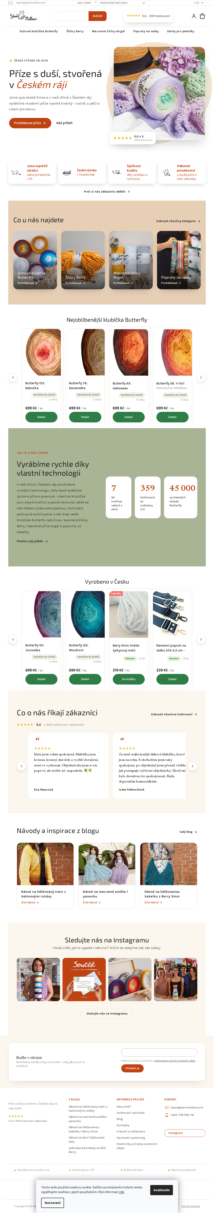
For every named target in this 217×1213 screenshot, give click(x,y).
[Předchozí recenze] (21, 766)
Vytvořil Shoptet (190, 1206)
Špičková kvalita (133, 1169)
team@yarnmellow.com (187, 1107)
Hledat (98, 16)
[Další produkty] (201, 377)
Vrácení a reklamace (131, 1131)
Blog (120, 1119)
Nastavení (52, 1202)
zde (121, 1192)
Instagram (175, 1133)
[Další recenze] (192, 766)
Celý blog (185, 832)
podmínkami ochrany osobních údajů (174, 1060)
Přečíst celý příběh (30, 541)
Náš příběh (64, 123)
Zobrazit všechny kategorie (176, 221)
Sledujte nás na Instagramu (107, 1013)
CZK (197, 2)
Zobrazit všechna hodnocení (171, 714)
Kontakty (123, 1125)
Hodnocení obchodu (114, 2)
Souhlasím (161, 1190)
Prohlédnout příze (27, 123)
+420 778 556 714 (182, 1115)
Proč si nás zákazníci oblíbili (104, 191)
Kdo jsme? (84, 2)
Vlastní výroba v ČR (83, 1169)
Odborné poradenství (183, 1169)
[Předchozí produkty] (13, 377)
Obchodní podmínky (131, 1138)
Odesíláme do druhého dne (33, 1169)
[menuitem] (38, 31)
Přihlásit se (132, 1068)
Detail (41, 417)
